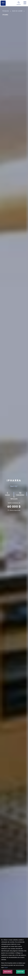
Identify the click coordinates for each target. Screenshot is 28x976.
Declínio (7, 971)
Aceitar (20, 971)
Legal (6, 967)
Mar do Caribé (17, 11)
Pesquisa (19, 4)
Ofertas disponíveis (14, 510)
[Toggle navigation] (25, 3)
